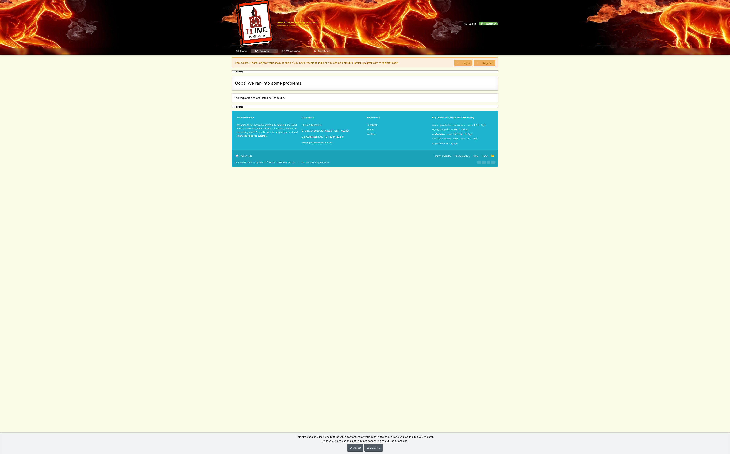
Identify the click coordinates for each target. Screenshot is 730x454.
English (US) (245, 156)
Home (244, 51)
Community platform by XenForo (265, 162)
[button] (275, 51)
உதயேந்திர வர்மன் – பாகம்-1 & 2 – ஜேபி (450, 129)
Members (323, 51)
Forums (264, 51)
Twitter (370, 129)
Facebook (372, 124)
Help (475, 156)
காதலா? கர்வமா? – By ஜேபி (445, 143)
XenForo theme (308, 162)
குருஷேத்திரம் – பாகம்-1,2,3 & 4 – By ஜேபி (452, 134)
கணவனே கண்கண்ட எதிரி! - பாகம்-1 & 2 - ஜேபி (455, 138)
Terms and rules (443, 156)
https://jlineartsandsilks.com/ (317, 142)
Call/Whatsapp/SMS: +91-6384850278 (323, 136)
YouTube (371, 134)
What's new (293, 51)
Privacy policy (462, 156)
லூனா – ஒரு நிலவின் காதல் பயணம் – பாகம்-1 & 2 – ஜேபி (459, 124)
